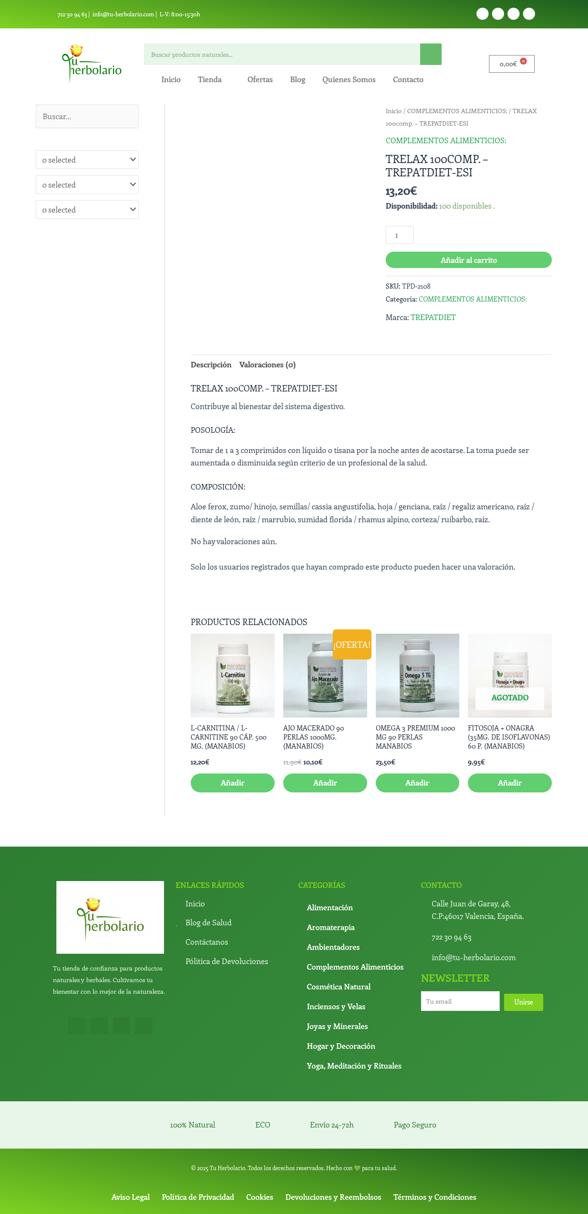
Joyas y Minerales (337, 966)
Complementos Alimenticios (355, 907)
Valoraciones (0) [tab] (267, 364)
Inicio (171, 79)
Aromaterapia (331, 867)
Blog (297, 79)
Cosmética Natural (339, 926)
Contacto (408, 79)
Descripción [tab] (211, 364)
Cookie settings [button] (431, 1200)
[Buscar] (431, 54)
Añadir (510, 723)
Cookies (259, 1137)
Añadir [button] (232, 723)
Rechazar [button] (386, 1200)
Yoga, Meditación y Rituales (354, 1006)
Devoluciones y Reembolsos (333, 1137)
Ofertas (260, 79)
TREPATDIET (433, 317)
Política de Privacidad (198, 1137)
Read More (349, 1200)
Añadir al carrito (469, 260)
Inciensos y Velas (336, 946)
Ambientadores (333, 887)
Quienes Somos (349, 79)
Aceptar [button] (315, 1200)
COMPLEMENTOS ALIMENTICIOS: (457, 110)
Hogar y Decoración (341, 986)
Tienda (210, 79)
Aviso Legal (130, 1137)
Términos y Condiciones (435, 1137)
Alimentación (330, 847)
